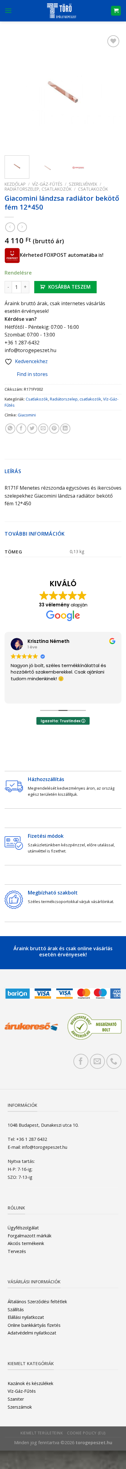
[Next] (111, 92)
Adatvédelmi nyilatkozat (32, 1333)
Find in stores (32, 374)
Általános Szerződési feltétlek (37, 1301)
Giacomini (27, 415)
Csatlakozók (93, 189)
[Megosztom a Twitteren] (32, 428)
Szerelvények (83, 184)
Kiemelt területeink (41, 1433)
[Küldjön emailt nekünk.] (97, 1061)
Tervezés (17, 1251)
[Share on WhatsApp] (10, 428)
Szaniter (16, 1399)
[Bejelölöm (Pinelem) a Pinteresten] (54, 428)
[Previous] (14, 92)
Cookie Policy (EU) (86, 1433)
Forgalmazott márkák (29, 1236)
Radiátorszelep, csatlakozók (38, 189)
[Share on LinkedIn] (65, 428)
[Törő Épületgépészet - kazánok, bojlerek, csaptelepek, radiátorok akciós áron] (61, 10)
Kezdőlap (15, 184)
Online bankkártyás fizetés (34, 1325)
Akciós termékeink (26, 1243)
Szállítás (16, 1309)
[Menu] (8, 10)
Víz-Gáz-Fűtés (47, 184)
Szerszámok (20, 1407)
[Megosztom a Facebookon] (21, 428)
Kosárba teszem (69, 286)
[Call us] (113, 1061)
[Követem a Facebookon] (80, 1061)
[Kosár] (116, 11)
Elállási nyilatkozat (26, 1317)
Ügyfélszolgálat (23, 1228)
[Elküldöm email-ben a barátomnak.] (43, 428)
